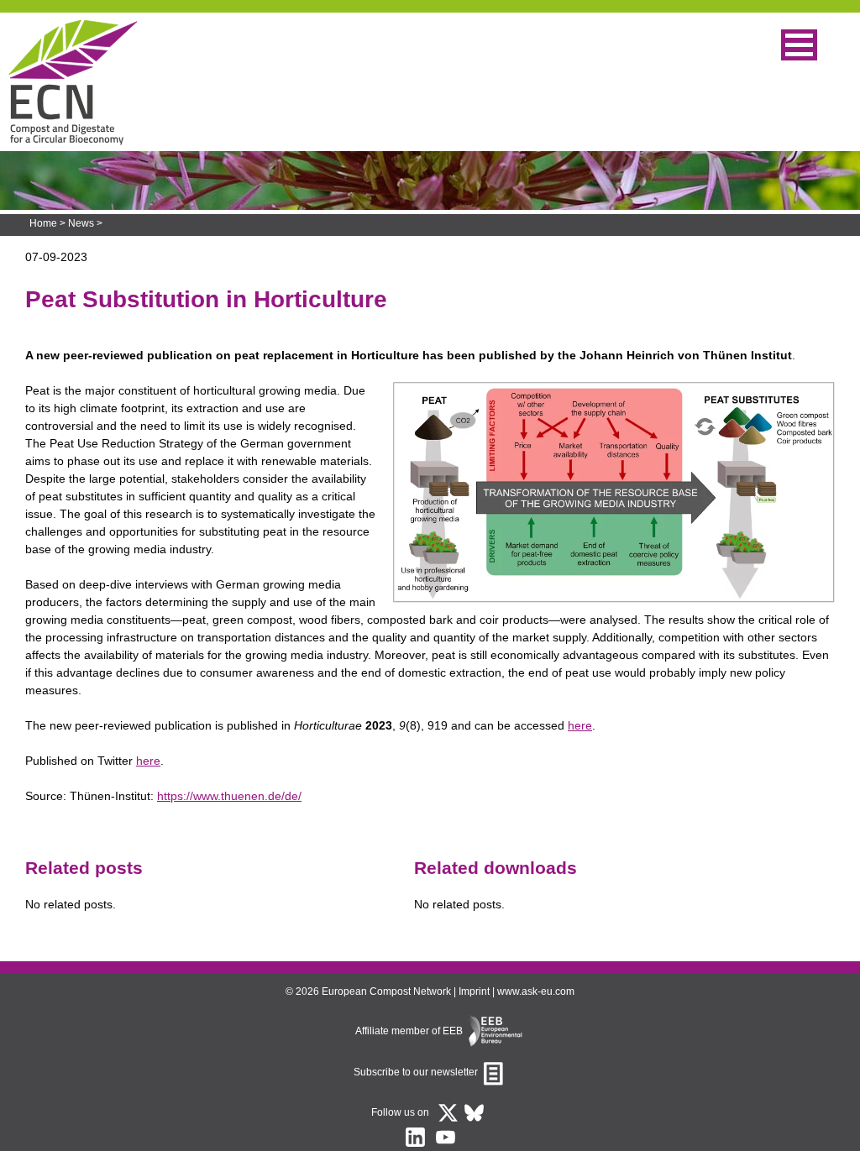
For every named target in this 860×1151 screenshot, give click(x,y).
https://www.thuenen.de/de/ (229, 796)
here (580, 725)
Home (43, 223)
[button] (799, 44)
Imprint (474, 991)
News (81, 223)
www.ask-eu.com (535, 991)
